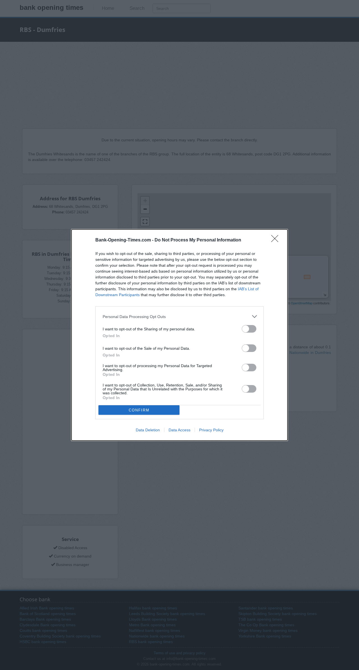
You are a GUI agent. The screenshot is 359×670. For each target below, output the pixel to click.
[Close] (276, 240)
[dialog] (179, 335)
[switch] (249, 329)
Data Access (179, 430)
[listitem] (179, 316)
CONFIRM (139, 410)
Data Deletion (148, 430)
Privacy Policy (211, 430)
